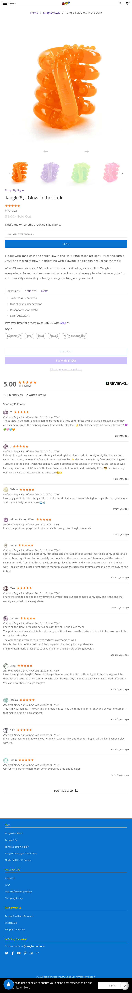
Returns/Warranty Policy (18, 891)
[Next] (86, 151)
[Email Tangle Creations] (38, 953)
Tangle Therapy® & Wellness (21, 853)
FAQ (7, 884)
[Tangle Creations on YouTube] (19, 953)
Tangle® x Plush (14, 833)
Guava (54, 336)
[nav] (9, 3)
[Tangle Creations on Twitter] (7, 953)
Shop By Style (51, 12)
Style (8, 329)
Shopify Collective (15, 929)
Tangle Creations (52, 976)
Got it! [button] (112, 985)
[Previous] (45, 151)
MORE (44, 291)
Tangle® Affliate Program (19, 916)
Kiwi (41, 336)
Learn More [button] (23, 987)
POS (64, 976)
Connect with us (14, 946)
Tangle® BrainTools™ (17, 846)
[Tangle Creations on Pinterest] (25, 953)
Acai (29, 336)
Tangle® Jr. (11, 840)
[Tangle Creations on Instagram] (31, 953)
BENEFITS (30, 291)
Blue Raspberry (74, 336)
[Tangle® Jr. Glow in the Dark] (66, 87)
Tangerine (14, 336)
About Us (10, 878)
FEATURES (14, 291)
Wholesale (11, 922)
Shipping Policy (14, 898)
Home (34, 12)
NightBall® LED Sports (18, 860)
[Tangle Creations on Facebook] (13, 953)
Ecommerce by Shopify (84, 976)
